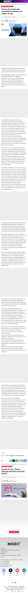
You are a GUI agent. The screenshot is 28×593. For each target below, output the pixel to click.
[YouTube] (15, 583)
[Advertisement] (14, 52)
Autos (7, 455)
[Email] (10, 17)
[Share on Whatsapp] (8, 17)
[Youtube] (17, 572)
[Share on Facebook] (4, 17)
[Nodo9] (8, 1)
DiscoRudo (6, 20)
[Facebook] (4, 572)
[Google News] (24, 572)
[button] (2, 1)
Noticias (11, 6)
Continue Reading (14, 531)
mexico (22, 455)
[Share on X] (6, 17)
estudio (17, 455)
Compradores (12, 455)
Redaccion (6, 480)
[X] (10, 572)
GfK (20, 455)
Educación (4, 466)
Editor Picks (4, 6)
